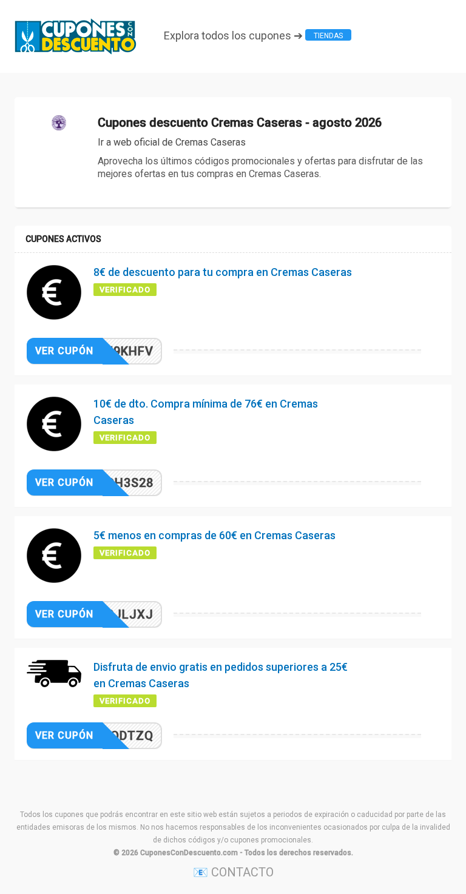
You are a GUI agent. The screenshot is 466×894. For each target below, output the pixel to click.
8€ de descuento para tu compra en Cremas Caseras (222, 272)
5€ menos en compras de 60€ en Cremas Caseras (214, 535)
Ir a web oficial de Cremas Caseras (172, 142)
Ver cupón (64, 351)
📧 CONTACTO (233, 872)
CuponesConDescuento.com (189, 853)
